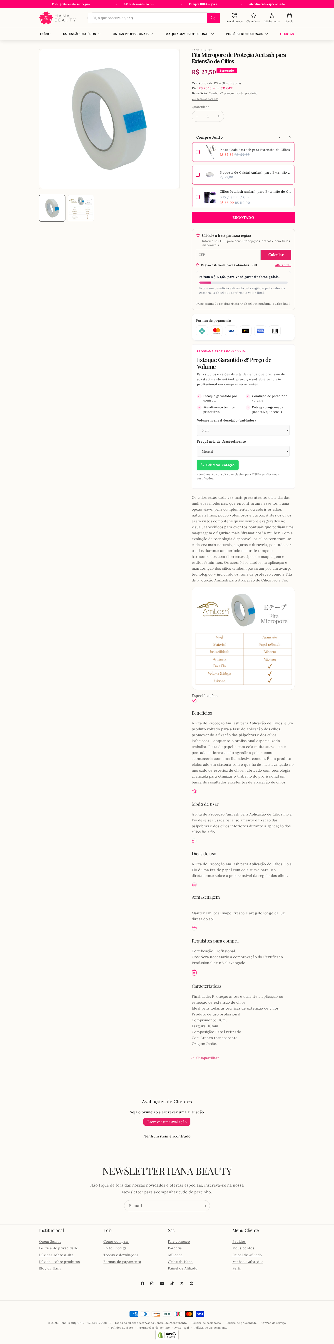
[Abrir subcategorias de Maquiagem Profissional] (212, 34)
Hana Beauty (68, 1322)
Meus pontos (243, 1248)
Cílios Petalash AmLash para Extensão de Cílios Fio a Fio (255, 192)
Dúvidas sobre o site (56, 1254)
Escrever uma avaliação (167, 1122)
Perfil (237, 1268)
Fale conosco (179, 1241)
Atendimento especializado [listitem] (267, 4)
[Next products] (290, 137)
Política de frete (122, 1327)
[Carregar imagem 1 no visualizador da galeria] (52, 208)
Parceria (175, 1248)
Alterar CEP (283, 265)
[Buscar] (213, 18)
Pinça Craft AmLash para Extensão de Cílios (255, 150)
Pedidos (239, 1241)
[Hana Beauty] (60, 18)
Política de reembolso (206, 1322)
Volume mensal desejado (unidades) (226, 420)
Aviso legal (181, 1327)
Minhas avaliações (247, 1261)
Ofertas (287, 34)
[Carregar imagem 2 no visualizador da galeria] (81, 208)
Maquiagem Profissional (187, 34)
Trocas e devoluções (120, 1254)
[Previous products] (280, 137)
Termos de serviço (273, 1322)
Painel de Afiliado (182, 1268)
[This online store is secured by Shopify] (167, 1339)
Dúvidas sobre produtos (59, 1261)
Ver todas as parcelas (205, 98)
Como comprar (116, 1241)
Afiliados (175, 1254)
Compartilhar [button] (207, 1057)
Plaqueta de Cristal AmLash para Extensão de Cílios (255, 172)
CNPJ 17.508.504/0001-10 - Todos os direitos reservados (115, 1322)
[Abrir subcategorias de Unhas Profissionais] (152, 34)
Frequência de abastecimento (221, 441)
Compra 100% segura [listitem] (203, 4)
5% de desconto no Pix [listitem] (139, 4)
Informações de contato (153, 1327)
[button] (289, 18)
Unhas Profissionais (131, 34)
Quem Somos (50, 1241)
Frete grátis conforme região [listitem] (71, 4)
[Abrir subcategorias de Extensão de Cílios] (99, 34)
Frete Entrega (115, 1248)
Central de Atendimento (171, 1322)
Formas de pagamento (122, 1261)
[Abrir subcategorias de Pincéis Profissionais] (266, 34)
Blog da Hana (50, 1268)
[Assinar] (204, 1205)
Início (45, 34)
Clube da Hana (180, 1261)
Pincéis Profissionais (244, 34)
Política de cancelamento (211, 1327)
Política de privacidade (58, 1248)
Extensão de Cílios (79, 34)
